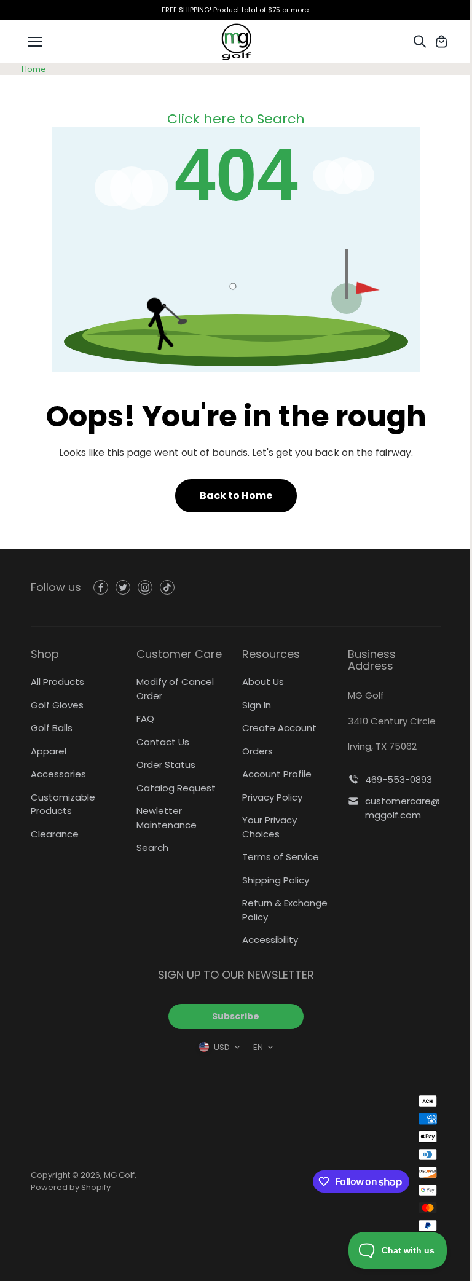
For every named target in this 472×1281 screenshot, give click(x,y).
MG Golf (119, 1175)
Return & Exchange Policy (285, 909)
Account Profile (277, 773)
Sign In (256, 705)
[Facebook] (100, 587)
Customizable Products (63, 804)
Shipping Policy (275, 880)
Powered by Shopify (71, 1187)
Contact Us (162, 741)
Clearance (55, 834)
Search (152, 847)
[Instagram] (145, 587)
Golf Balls (52, 727)
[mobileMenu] (35, 41)
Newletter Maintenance (166, 817)
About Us (263, 681)
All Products (57, 681)
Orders (257, 751)
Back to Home (236, 495)
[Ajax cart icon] (441, 42)
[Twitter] (123, 587)
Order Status (165, 764)
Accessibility (270, 939)
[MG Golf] (236, 41)
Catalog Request (176, 788)
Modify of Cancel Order (175, 688)
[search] (420, 42)
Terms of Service (280, 856)
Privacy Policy (272, 797)
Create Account (279, 727)
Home (34, 69)
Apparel (48, 751)
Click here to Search (236, 118)
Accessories (58, 773)
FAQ (145, 718)
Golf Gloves (57, 705)
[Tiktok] (167, 587)
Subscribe (235, 1016)
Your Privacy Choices (269, 826)
